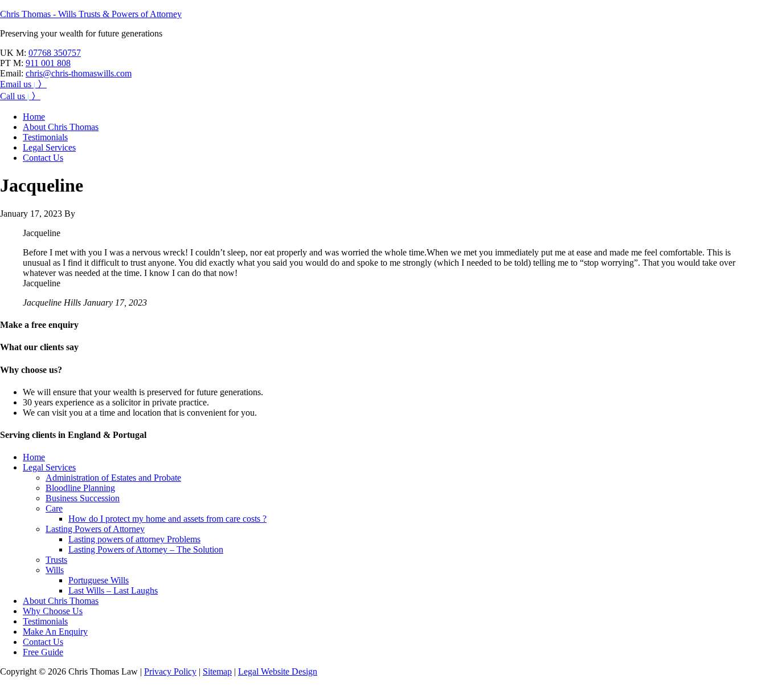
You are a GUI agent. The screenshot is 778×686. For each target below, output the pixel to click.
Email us (23, 84)
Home (34, 457)
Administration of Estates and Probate (113, 477)
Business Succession (83, 498)
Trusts (56, 560)
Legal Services (49, 467)
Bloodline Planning (80, 488)
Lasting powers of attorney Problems (134, 539)
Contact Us (43, 642)
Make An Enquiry (55, 631)
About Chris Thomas (61, 601)
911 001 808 (48, 63)
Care (54, 508)
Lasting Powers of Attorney (95, 529)
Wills (55, 570)
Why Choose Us (53, 611)
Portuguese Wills (98, 580)
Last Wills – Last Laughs (113, 590)
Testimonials (45, 621)
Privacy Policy (170, 671)
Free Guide (43, 652)
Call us (20, 96)
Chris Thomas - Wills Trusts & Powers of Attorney (91, 14)
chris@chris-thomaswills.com (79, 73)
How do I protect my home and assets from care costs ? (167, 518)
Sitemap (217, 671)
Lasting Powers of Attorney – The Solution (145, 549)
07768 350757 (54, 53)
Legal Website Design (277, 671)
